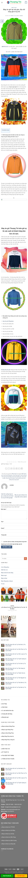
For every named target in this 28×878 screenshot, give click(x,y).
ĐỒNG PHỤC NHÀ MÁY (17, 872)
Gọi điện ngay (21, 875)
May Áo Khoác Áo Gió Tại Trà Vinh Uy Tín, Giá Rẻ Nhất (15, 664)
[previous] (3, 600)
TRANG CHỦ (6, 871)
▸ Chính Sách (4, 707)
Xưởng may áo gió (5, 369)
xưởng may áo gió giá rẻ (14, 479)
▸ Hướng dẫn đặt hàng (6, 714)
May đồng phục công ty (7, 581)
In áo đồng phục (5, 567)
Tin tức (3, 583)
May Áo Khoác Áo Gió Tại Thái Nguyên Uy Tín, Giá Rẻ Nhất (15, 678)
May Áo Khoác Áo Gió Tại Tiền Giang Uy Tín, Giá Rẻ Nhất (15, 669)
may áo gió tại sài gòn (10, 478)
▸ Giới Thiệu (4, 703)
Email (3, 528)
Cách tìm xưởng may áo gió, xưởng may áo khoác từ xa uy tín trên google (7, 495)
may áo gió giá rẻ (16, 475)
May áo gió (14, 7)
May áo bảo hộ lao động (7, 572)
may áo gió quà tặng (7, 476)
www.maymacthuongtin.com (13, 809)
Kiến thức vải (4, 570)
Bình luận (4, 509)
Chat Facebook (7, 875)
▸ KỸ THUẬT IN (5, 752)
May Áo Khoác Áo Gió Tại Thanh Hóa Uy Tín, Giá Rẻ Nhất (15, 673)
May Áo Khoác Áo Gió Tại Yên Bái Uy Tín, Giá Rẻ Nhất (15, 645)
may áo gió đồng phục (8, 321)
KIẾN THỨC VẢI (6, 748)
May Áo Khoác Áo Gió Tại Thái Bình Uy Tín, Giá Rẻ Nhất (15, 683)
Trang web (3, 535)
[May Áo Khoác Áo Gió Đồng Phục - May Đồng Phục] (14, 2)
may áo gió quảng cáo (16, 476)
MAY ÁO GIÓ (5, 46)
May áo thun (4, 578)
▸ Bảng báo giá (4, 717)
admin (21, 15)
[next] (24, 600)
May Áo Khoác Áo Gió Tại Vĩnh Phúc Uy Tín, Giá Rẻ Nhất (16, 650)
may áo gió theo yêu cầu (20, 478)
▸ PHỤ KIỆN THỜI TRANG (7, 755)
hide (8, 130)
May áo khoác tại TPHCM (8, 827)
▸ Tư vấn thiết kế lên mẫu (7, 710)
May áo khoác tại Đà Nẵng (8, 830)
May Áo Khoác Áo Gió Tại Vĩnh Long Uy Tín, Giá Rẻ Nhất (16, 654)
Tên (2, 521)
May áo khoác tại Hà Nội (8, 833)
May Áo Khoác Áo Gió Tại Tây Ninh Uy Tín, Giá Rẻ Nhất (15, 688)
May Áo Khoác (13, 871)
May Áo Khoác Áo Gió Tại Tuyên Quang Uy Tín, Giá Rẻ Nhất (15, 659)
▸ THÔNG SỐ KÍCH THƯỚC (7, 759)
